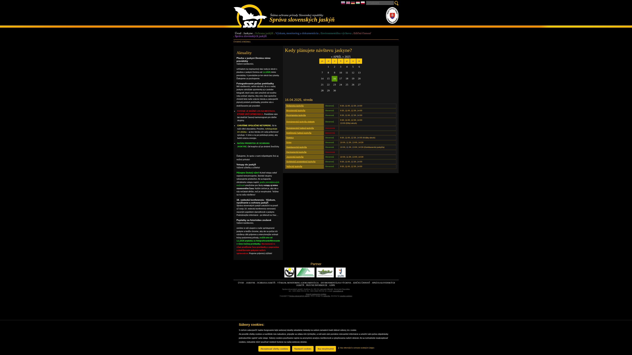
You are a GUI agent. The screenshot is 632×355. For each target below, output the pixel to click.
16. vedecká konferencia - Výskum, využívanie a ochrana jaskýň (256, 201)
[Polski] (363, 4)
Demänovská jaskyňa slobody (300, 122)
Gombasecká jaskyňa (296, 147)
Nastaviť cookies (302, 348)
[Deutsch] (353, 4)
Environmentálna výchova (336, 33)
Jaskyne (248, 33)
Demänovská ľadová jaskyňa (300, 128)
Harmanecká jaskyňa (296, 152)
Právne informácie (316, 285)
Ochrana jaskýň (264, 33)
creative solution (346, 296)
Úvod (238, 33)
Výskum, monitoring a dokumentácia (296, 33)
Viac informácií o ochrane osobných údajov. (357, 348)
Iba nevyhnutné (326, 348)
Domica (290, 138)
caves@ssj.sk (338, 291)
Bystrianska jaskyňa (296, 115)
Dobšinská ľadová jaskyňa (298, 133)
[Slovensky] (343, 4)
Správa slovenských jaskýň (251, 36)
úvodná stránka (242, 42)
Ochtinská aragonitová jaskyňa (301, 162)
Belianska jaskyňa (295, 106)
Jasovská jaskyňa (294, 157)
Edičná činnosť (362, 33)
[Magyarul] (358, 4)
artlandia (326, 296)
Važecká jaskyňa (294, 166)
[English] (348, 4)
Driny (288, 142)
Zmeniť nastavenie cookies (316, 294)
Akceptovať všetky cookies (274, 348)
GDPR (332, 285)
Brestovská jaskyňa (295, 110)
